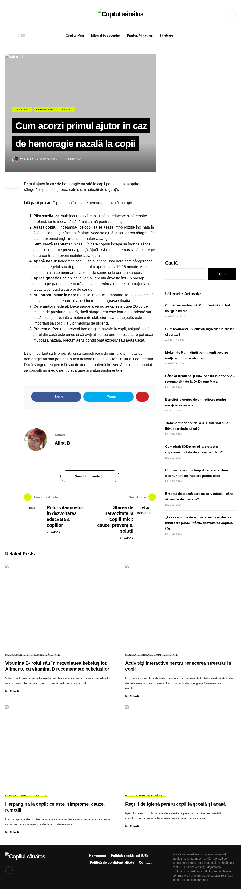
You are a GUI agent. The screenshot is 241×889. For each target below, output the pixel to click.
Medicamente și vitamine (24, 654)
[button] (6, 14)
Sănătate (22, 109)
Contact (145, 862)
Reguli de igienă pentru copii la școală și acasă (175, 804)
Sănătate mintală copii (143, 654)
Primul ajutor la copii (54, 109)
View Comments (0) (89, 476)
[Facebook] (232, 14)
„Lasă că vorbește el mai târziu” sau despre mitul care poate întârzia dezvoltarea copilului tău (200, 522)
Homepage (97, 855)
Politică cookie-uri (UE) (129, 855)
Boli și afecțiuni (34, 795)
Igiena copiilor (137, 795)
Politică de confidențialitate (112, 862)
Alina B (62, 443)
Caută (171, 262)
